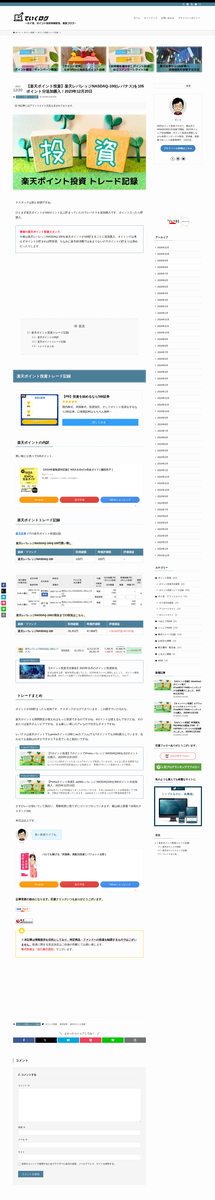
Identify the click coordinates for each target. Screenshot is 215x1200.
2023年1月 (162, 470)
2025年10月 (163, 254)
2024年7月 (162, 352)
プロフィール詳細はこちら (178, 148)
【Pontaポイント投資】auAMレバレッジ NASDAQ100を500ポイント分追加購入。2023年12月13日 (92, 783)
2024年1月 (162, 391)
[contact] (196, 4)
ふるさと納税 (166, 654)
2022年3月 (162, 535)
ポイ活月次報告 (168, 603)
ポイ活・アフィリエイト (172, 596)
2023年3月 (162, 457)
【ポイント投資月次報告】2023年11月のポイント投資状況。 (83, 668)
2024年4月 (162, 372)
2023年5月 (162, 444)
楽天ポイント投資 (77, 1024)
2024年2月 (162, 385)
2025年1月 (162, 313)
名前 (21, 1127)
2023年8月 (162, 424)
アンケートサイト (169, 609)
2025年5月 (162, 286)
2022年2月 (162, 542)
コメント (24, 1085)
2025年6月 (162, 280)
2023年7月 (162, 431)
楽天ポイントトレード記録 (51, 341)
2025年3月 (162, 300)
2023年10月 (163, 411)
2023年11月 (163, 404)
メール (23, 1139)
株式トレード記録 (170, 634)
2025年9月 (162, 260)
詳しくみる (99, 422)
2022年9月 (162, 496)
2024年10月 (163, 332)
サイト (21, 1152)
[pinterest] (188, 4)
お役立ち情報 (167, 641)
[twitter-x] (183, 4)
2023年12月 (163, 398)
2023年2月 (162, 463)
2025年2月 (162, 306)
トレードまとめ (45, 346)
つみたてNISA (167, 621)
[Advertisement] (79, 286)
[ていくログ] (44, 18)
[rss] (192, 4)
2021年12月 (163, 555)
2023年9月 (162, 417)
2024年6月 (162, 359)
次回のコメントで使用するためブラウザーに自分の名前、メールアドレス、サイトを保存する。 (68, 1164)
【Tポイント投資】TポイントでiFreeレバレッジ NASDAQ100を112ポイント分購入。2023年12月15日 (92, 755)
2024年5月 (162, 365)
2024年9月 (162, 339)
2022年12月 (163, 477)
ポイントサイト (168, 615)
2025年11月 (163, 247)
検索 (188, 86)
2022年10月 (163, 490)
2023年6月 (162, 437)
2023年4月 (162, 450)
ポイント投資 (51, 1024)
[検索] (200, 4)
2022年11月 (163, 483)
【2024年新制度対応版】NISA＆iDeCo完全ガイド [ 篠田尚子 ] (77, 469)
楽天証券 (21, 533)
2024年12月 (163, 319)
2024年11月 (163, 326)
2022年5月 (162, 522)
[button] (24, 1040)
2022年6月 (162, 516)
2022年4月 (162, 529)
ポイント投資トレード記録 (27, 97)
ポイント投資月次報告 (171, 584)
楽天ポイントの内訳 (48, 337)
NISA (163, 660)
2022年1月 (162, 549)
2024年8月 (162, 345)
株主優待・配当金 (170, 647)
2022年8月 (162, 503)
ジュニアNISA (168, 627)
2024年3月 (162, 378)
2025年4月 (162, 293)
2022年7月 (162, 509)
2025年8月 (162, 267)
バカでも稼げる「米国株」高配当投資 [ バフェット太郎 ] (74, 854)
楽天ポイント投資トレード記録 (50, 332)
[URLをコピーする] (135, 1040)
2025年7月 (162, 273)
